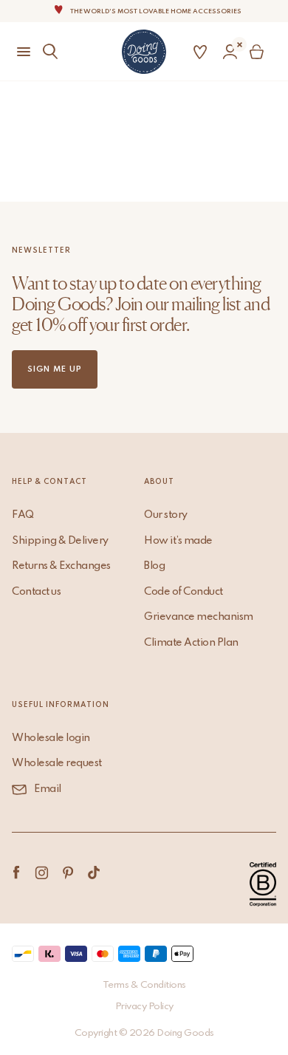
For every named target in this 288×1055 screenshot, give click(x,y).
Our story (166, 515)
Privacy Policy (144, 1006)
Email (47, 789)
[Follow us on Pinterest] (67, 872)
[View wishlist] (200, 51)
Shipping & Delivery (60, 541)
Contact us (36, 592)
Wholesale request (57, 763)
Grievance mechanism (198, 617)
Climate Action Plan (191, 643)
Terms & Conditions (144, 985)
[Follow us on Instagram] (42, 872)
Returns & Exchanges (61, 566)
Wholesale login (51, 738)
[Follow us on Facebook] (16, 872)
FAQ (23, 515)
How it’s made (178, 541)
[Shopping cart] (259, 51)
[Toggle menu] (17, 51)
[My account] (229, 51)
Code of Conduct (183, 592)
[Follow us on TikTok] (93, 872)
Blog (154, 566)
